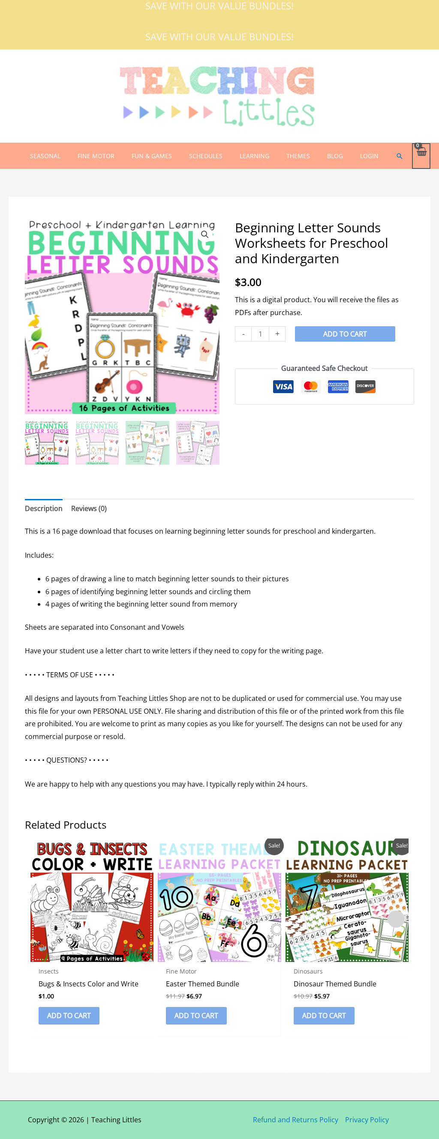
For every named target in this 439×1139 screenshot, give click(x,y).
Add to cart (345, 334)
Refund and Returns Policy (295, 1119)
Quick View (92, 954)
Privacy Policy (367, 1119)
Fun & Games (152, 156)
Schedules (206, 156)
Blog (335, 156)
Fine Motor (96, 156)
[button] (399, 156)
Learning (254, 156)
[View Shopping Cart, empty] (421, 155)
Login (369, 156)
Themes (298, 156)
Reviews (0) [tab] (89, 508)
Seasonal (45, 156)
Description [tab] (44, 508)
